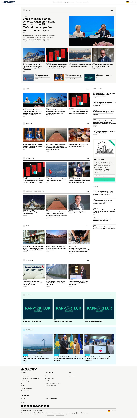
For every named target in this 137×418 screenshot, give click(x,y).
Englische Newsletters (51, 398)
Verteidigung (64, 2)
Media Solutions (25, 376)
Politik (58, 2)
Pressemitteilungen (26, 388)
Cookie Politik (37, 413)
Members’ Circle (25, 390)
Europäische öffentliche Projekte (30, 378)
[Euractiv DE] (9, 2)
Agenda (23, 385)
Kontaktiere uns (49, 378)
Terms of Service (60, 415)
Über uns (47, 376)
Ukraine (55, 2)
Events (84, 2)
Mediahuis (48, 381)
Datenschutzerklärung (27, 413)
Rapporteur (71, 2)
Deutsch (131, 2)
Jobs (88, 2)
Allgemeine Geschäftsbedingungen (51, 413)
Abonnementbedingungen (69, 413)
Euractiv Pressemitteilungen (52, 383)
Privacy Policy (50, 415)
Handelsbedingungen (83, 413)
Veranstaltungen (25, 381)
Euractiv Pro (72, 376)
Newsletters (79, 2)
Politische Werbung (50, 385)
